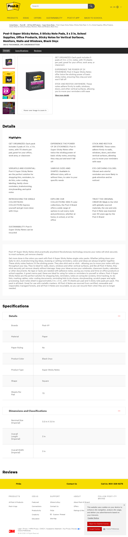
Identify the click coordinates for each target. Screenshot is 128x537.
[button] (111, 529)
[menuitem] (6, 50)
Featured (35, 502)
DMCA (42, 529)
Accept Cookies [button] (94, 529)
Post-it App (13, 506)
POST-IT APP (73, 18)
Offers (76, 506)
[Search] (91, 6)
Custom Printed (58, 514)
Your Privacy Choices (69, 529)
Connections (36, 506)
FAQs (18, 484)
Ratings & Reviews (81, 510)
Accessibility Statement (53, 529)
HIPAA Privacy (34, 529)
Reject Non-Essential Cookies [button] (98, 524)
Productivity (36, 510)
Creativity (35, 515)
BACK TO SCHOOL (93, 18)
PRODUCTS (12, 18)
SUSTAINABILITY (54, 18)
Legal (20, 529)
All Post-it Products (16, 502)
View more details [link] (62, 95)
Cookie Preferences (24, 531)
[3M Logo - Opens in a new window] (13, 6)
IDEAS (26, 18)
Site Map (53, 519)
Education (36, 519)
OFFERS (37, 18)
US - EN (113, 7)
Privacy (25, 529)
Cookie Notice (93, 518)
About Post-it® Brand (82, 502)
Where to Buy (55, 502)
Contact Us (72, 484)
